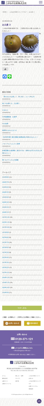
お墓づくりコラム (33, 386)
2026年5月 (5, 192)
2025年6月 (5, 247)
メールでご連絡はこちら (24, 348)
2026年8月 (5, 177)
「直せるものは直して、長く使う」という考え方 (18, 96)
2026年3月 (5, 202)
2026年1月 (5, 212)
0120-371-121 (24, 339)
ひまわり (5, 110)
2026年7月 (5, 182)
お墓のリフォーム (6, 383)
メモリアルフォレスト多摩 (11, 144)
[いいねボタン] (5, 69)
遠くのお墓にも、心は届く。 (11, 103)
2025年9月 (5, 232)
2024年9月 (5, 292)
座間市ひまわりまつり (9, 130)
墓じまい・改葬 (19, 375)
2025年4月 (5, 257)
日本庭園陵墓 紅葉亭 (9, 117)
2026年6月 (5, 187)
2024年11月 (6, 282)
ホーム (4, 375)
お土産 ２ (6, 24)
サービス (18, 378)
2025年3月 (5, 262)
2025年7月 (5, 242)
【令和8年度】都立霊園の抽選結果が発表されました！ (20, 137)
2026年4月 (5, 197)
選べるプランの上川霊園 (10, 160)
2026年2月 (5, 207)
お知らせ (31, 378)
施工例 (17, 381)
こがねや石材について (34, 375)
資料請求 (31, 389)
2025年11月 (6, 222)
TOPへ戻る (22, 308)
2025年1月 (5, 272)
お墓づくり (5, 381)
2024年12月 (6, 277)
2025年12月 (6, 217)
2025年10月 (6, 227)
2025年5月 (5, 252)
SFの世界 (5, 124)
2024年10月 (6, 287)
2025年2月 (5, 267)
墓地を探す (5, 378)
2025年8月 (5, 237)
